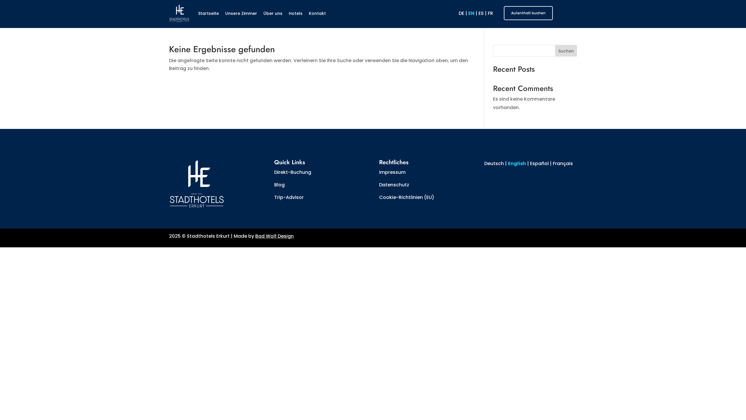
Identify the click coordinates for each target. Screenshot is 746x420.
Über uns (272, 13)
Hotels (295, 13)
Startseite (208, 13)
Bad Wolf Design (274, 236)
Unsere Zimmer (241, 13)
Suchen (566, 51)
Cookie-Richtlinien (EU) (406, 197)
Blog (279, 184)
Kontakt (317, 13)
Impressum (392, 172)
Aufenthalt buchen (528, 12)
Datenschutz (394, 184)
